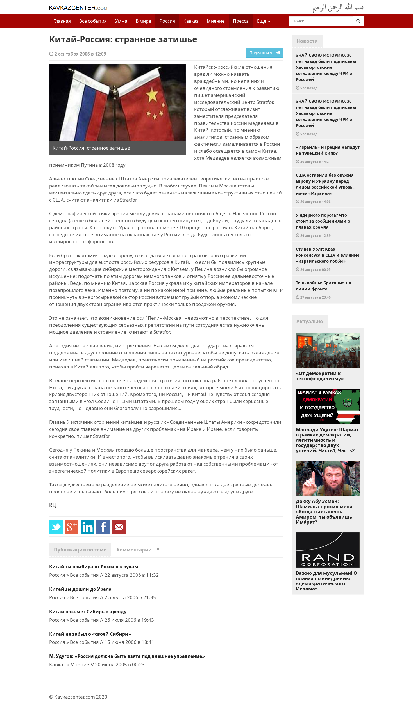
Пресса (241, 21)
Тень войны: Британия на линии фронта (323, 289)
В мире (143, 21)
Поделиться (262, 52)
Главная (62, 21)
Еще (262, 21)
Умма (121, 21)
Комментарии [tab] (138, 549)
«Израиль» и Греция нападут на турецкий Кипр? (328, 154)
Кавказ (190, 21)
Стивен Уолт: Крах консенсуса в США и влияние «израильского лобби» (328, 259)
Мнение (215, 21)
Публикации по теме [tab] (80, 549)
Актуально (309, 321)
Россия (167, 21)
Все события (93, 21)
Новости (307, 41)
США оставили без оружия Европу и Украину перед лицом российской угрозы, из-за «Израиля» (325, 188)
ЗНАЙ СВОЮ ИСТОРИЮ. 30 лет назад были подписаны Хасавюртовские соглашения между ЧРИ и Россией (326, 71)
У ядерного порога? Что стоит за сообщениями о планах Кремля (323, 225)
